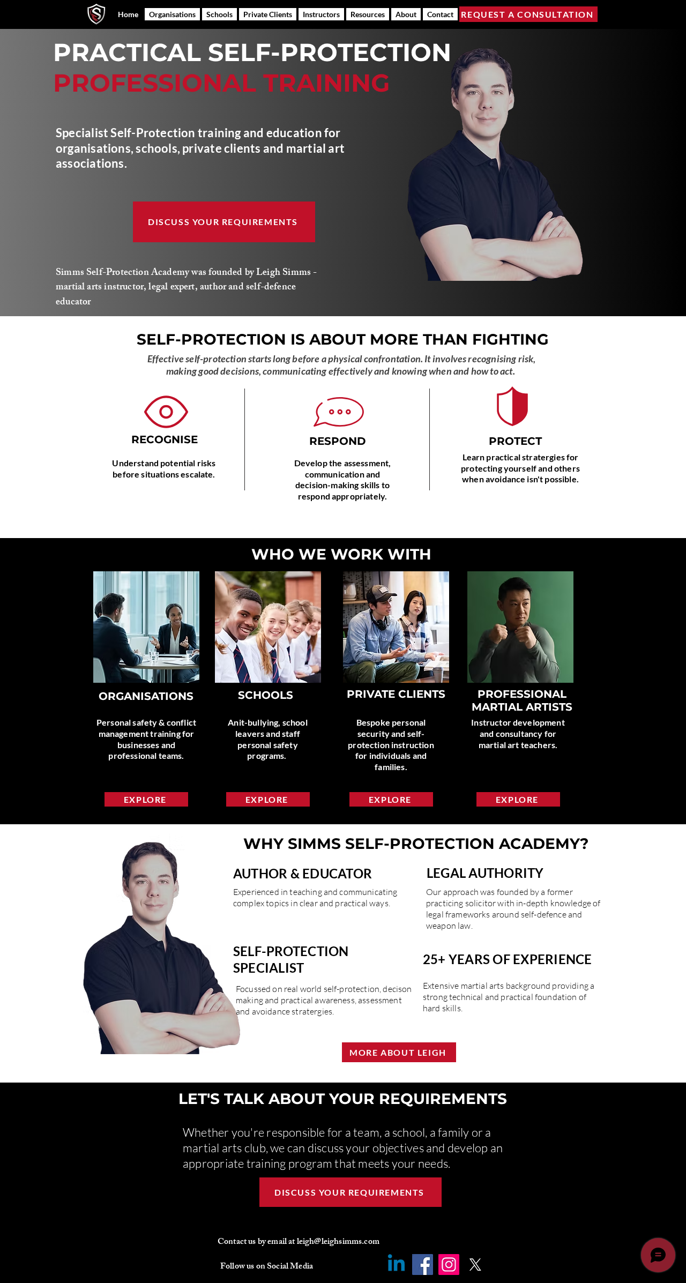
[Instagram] (448, 1264)
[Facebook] (422, 1264)
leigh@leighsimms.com (338, 1242)
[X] (475, 1264)
